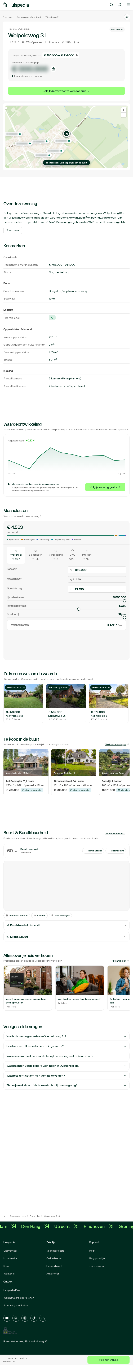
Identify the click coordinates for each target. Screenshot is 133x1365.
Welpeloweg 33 (39, 1341)
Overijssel (7, 17)
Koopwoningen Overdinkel (28, 17)
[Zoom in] (123, 109)
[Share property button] (127, 17)
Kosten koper (14, 578)
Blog (6, 1266)
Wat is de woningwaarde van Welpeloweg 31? (36, 1036)
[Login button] (119, 4)
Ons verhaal (10, 1250)
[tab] (16, 554)
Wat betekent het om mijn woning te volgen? (35, 1075)
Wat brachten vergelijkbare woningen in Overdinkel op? (42, 1065)
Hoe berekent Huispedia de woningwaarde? (35, 1046)
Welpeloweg (51, 17)
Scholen (41, 915)
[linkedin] (42, 1318)
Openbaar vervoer (18, 915)
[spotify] (15, 1318)
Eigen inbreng (14, 588)
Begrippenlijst (97, 1258)
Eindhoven (101, 1226)
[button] (66, 133)
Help (92, 1250)
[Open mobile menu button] (128, 5)
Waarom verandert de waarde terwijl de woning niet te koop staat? (49, 1056)
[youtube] (6, 1318)
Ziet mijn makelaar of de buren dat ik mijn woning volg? (41, 1085)
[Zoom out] (123, 114)
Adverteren (53, 1273)
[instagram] (24, 1318)
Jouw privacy (96, 1266)
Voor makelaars (55, 1250)
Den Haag (37, 1226)
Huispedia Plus (11, 1290)
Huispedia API (54, 1266)
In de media (10, 1258)
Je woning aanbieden (15, 1305)
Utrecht (69, 1226)
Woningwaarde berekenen (18, 1297)
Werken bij (9, 1273)
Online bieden (54, 1258)
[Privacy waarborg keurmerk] (10, 1330)
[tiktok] (33, 1318)
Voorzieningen (62, 915)
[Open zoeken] (111, 4)
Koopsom (12, 569)
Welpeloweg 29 (19, 1341)
